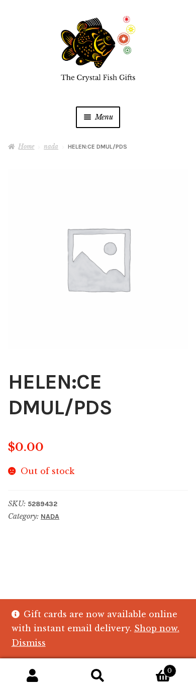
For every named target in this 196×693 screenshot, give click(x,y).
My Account (32, 676)
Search (98, 676)
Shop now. (156, 628)
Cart (151, 667)
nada (51, 146)
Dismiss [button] (29, 643)
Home (26, 146)
